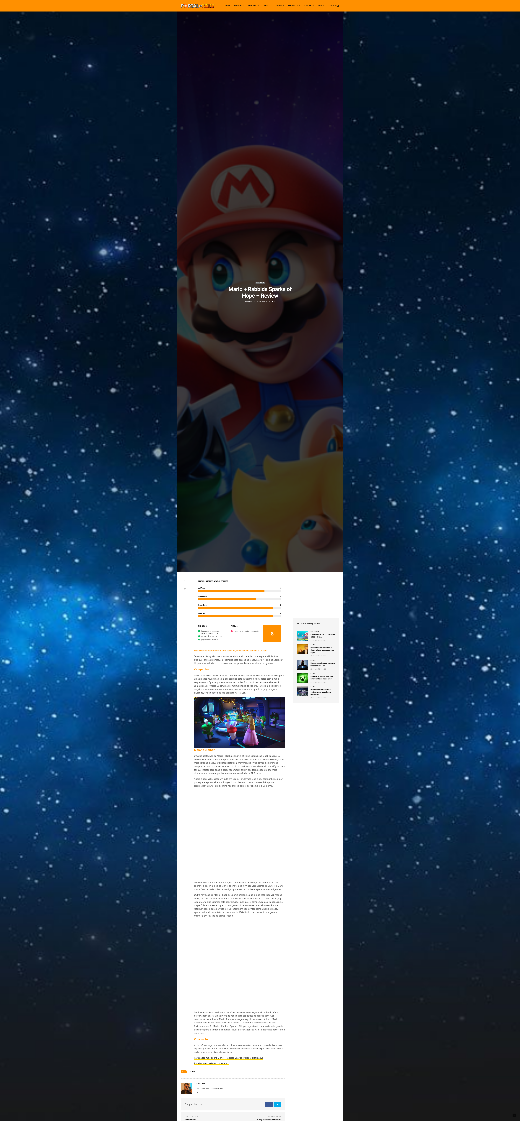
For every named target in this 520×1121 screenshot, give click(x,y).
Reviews (238, 5)
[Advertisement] (316, 595)
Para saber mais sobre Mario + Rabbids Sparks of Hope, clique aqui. (228, 978)
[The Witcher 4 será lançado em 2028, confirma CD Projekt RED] (321, 1090)
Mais (320, 5)
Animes (307, 5)
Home (227, 5)
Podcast (252, 5)
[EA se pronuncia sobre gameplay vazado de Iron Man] (302, 665)
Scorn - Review (190, 1040)
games (192, 992)
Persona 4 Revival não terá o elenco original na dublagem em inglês (322, 650)
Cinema (266, 5)
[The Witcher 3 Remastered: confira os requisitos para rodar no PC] (199, 1090)
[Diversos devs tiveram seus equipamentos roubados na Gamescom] (302, 691)
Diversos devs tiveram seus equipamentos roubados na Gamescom (321, 692)
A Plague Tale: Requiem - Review (269, 1040)
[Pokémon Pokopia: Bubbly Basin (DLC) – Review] (302, 636)
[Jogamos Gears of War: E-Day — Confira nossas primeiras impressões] (280, 1090)
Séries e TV (293, 5)
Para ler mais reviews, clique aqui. (211, 983)
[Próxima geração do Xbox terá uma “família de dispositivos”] (302, 678)
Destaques (260, 283)
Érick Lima (248, 301)
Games (279, 5)
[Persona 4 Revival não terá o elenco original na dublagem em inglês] (302, 649)
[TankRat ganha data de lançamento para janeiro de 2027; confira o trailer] (239, 1090)
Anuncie (332, 5)
